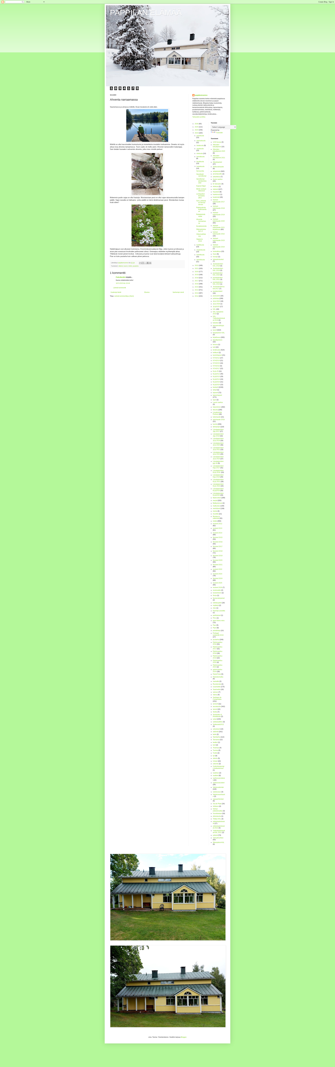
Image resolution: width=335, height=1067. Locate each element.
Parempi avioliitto (219, 611)
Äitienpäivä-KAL (218, 842)
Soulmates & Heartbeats (217, 715)
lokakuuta (200, 145)
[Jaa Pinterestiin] (150, 263)
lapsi (214, 400)
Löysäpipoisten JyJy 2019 (218, 439)
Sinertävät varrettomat (201, 175)
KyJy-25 (216, 371)
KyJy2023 (216, 382)
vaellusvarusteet (218, 783)
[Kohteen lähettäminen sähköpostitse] (140, 263)
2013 (197, 293)
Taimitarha (216, 737)
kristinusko (216, 350)
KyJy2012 (216, 374)
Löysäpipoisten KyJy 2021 (218, 480)
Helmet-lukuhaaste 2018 (219, 207)
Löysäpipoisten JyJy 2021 (218, 448)
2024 (197, 130)
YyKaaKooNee (218, 838)
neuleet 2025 (217, 583)
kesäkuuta (200, 162)
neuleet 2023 (217, 574)
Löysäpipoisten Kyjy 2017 (218, 467)
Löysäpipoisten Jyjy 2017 (218, 430)
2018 (197, 278)
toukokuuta (200, 166)
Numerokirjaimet (219, 598)
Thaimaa (216, 748)
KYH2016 (216, 366)
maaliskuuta (201, 250)
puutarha (135, 266)
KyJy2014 (216, 379)
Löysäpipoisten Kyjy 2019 (218, 476)
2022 (197, 265)
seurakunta (217, 706)
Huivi (214, 254)
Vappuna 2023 (199, 240)
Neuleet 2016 (217, 542)
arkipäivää (216, 171)
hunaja (215, 257)
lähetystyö (216, 427)
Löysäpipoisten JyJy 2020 (218, 444)
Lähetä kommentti (119, 288)
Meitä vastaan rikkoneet (201, 190)
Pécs (214, 618)
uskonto (215, 764)
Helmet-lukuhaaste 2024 (219, 246)
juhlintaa (216, 298)
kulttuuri (215, 352)
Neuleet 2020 (217, 560)
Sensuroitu (200, 171)
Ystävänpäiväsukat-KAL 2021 (219, 831)
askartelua (216, 177)
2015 (197, 287)
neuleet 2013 (217, 528)
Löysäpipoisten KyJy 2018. (218, 471)
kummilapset (217, 355)
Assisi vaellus (217, 179)
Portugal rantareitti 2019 (218, 634)
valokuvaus (217, 792)
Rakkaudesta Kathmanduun (201, 209)
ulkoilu (215, 758)
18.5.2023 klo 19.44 (123, 283)
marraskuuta (201, 141)
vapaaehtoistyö (218, 799)
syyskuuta (200, 149)
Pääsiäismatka (218, 677)
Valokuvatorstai (218, 787)
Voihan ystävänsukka (217, 810)
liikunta (215, 410)
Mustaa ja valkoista (216, 517)
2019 (197, 275)
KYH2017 (216, 368)
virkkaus (216, 806)
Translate (219, 133)
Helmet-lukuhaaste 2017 (219, 201)
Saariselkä (216, 689)
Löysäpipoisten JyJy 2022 (218, 453)
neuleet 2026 (217, 587)
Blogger (183, 1037)
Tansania (216, 740)
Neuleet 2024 (217, 578)
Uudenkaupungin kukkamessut (218, 767)
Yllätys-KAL (217, 819)
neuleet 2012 (217, 524)
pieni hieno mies (219, 621)
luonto (215, 424)
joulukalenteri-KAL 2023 (218, 283)
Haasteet (216, 192)
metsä (215, 511)
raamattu (216, 681)
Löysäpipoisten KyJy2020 (218, 494)
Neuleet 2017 (217, 546)
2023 (197, 133)
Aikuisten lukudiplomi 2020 (219, 150)
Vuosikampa (217, 813)
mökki (130, 266)
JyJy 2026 (216, 304)
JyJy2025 (216, 306)
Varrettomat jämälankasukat (201, 181)
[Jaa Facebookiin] (147, 263)
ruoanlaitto (216, 687)
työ (214, 756)
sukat (215, 719)
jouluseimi (216, 296)
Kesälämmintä (201, 226)
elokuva (215, 186)
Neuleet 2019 (217, 556)
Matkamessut (217, 503)
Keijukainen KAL (219, 333)
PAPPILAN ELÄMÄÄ (146, 12)
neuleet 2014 (217, 533)
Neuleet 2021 (217, 565)
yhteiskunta (217, 816)
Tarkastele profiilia (198, 117)
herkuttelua (217, 251)
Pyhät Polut (217, 674)
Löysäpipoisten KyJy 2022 (218, 485)
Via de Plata (217, 804)
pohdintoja (216, 630)
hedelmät (216, 197)
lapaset (215, 393)
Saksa (215, 695)
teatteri (215, 742)
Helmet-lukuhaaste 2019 (219, 213)
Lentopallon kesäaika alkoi (200, 196)
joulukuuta (200, 136)
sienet (215, 709)
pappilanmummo (201, 95)
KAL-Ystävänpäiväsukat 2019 (219, 318)
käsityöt (215, 387)
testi (214, 745)
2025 (197, 127)
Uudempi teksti (116, 292)
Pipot (214, 628)
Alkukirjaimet (217, 162)
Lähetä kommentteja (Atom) (124, 296)
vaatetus (216, 773)
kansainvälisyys (218, 325)
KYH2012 (216, 358)
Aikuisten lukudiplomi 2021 (219, 156)
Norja (215, 595)
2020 (197, 272)
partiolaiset (217, 615)
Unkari (215, 761)
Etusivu (147, 292)
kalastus (216, 323)
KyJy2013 (216, 376)
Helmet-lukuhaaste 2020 (219, 220)
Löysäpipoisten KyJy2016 (218, 489)
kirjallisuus (216, 337)
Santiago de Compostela (217, 698)
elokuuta (200, 153)
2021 (197, 268)
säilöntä (215, 732)
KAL (214, 309)
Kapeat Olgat (201, 186)
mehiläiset (216, 508)
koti (214, 347)
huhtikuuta (200, 245)
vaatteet (215, 775)
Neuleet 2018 (217, 551)
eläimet (120, 266)
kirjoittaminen (217, 340)
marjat (215, 500)
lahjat (215, 390)
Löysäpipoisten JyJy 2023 (218, 458)
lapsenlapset (217, 395)
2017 (197, 281)
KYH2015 (216, 363)
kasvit (125, 266)
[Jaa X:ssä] (145, 263)
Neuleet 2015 (217, 537)
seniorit (215, 704)
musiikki (216, 514)
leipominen (217, 407)
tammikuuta (201, 260)
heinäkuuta (201, 157)
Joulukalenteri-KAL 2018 (218, 265)
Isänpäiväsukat (218, 259)
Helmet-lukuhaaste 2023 (219, 239)
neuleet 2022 (217, 569)
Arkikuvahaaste (218, 167)
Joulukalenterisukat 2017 (219, 287)
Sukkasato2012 (218, 724)
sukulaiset (216, 729)
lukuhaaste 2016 (219, 419)
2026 (197, 124)
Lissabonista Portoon (217, 413)
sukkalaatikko (217, 722)
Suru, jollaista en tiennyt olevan (201, 202)
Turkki (215, 753)
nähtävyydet (217, 603)
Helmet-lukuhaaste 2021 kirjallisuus (219, 227)
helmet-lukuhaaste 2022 (219, 233)
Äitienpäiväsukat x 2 (201, 230)
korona (215, 344)
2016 (197, 284)
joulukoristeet (217, 291)
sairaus (215, 692)
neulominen (217, 593)
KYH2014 (216, 360)
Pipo (214, 625)
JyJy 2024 (216, 301)
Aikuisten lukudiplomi (217, 145)
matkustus (216, 506)
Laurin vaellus (218, 402)
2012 (197, 296)
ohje (214, 608)
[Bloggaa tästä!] (142, 263)
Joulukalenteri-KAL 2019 (218, 269)
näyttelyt (216, 605)
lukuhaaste (217, 417)
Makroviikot (217, 498)
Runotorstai (217, 684)
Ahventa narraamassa (201, 221)
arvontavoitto (217, 174)
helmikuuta (200, 255)
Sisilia (215, 712)
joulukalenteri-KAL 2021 (218, 278)
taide (214, 734)
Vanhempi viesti (178, 292)
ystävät (215, 835)
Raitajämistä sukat (200, 215)
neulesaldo (217, 590)
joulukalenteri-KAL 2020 (218, 274)
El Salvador (217, 184)
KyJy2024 (216, 385)
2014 (197, 290)
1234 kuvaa (217, 142)
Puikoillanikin (121, 277)
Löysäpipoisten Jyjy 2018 (218, 435)
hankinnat (216, 194)
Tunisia (215, 750)
